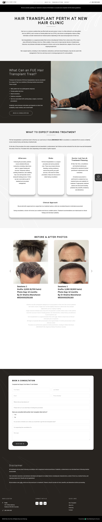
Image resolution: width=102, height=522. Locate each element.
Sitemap (25, 519)
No (15, 417)
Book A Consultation (21, 113)
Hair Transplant (72, 502)
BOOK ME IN (20, 444)
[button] (10, 271)
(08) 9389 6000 (96, 2)
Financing (71, 507)
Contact (71, 510)
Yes (15, 414)
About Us (71, 505)
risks (56, 316)
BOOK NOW (98, 179)
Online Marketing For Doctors (93, 519)
